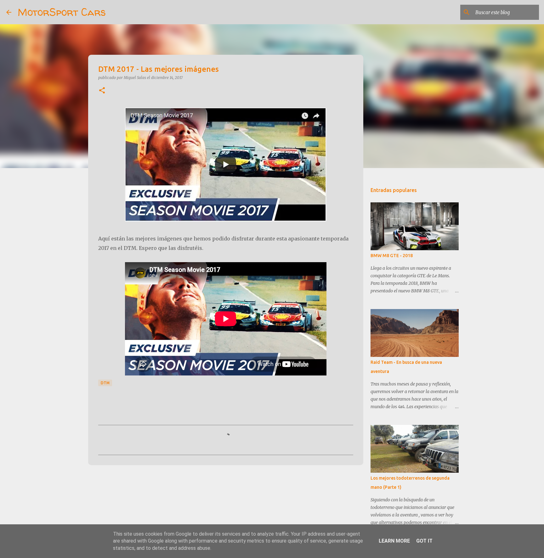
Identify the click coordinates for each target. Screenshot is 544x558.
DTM (105, 383)
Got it (424, 541)
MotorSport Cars (62, 12)
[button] (102, 91)
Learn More (394, 541)
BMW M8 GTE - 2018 (392, 255)
